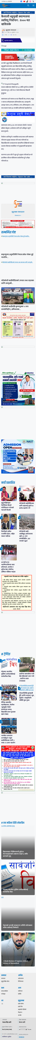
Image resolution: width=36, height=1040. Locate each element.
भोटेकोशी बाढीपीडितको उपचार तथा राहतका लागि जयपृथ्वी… (17, 282)
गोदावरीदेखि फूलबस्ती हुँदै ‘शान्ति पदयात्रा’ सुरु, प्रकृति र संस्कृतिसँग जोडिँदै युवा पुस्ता (26, 697)
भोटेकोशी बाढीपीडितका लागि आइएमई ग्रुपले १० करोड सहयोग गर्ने (26, 506)
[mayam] (18, 347)
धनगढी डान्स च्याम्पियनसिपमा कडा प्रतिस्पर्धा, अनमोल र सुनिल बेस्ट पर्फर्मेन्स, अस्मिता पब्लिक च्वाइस (8, 567)
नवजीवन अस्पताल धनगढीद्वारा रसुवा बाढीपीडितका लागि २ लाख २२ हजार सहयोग (8, 739)
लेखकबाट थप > (18, 216)
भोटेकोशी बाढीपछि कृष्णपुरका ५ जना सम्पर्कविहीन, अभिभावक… (14, 308)
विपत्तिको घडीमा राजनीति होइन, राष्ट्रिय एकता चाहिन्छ (8, 534)
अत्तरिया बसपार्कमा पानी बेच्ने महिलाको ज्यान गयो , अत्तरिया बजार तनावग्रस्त (26, 677)
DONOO (21, 1037)
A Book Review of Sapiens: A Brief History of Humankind (15, 962)
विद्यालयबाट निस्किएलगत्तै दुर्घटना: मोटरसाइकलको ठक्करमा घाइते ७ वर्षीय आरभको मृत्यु (15, 854)
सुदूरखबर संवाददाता (11, 30)
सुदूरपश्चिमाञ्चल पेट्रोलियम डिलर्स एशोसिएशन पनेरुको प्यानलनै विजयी (7, 506)
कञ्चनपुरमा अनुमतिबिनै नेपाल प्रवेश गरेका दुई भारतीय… (17, 256)
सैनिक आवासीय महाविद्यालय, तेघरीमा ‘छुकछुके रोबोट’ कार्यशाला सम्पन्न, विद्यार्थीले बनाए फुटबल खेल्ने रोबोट (8, 708)
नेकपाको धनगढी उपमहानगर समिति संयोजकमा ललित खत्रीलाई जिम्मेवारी (17, 926)
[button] (28, 5)
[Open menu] (2, 1004)
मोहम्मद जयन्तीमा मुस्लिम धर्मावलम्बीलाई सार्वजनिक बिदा (8, 674)
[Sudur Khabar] (6, 5)
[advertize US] (18, 13)
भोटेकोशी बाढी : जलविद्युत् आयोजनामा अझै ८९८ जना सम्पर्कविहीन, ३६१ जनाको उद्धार (26, 536)
